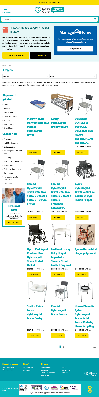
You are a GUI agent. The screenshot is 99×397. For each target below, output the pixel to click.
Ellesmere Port (7, 370)
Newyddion (45, 375)
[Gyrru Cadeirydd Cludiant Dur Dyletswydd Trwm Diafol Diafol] (38, 234)
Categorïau (27, 370)
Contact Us (41, 55)
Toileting (7, 157)
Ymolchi (7, 104)
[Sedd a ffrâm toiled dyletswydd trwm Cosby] (38, 292)
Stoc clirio (8, 183)
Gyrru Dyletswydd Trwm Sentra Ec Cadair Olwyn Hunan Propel (85, 192)
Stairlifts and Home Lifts (13, 161)
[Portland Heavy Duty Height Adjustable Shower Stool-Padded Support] (62, 234)
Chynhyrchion (28, 367)
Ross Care (10, 388)
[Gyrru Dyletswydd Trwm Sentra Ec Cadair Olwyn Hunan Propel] (86, 169)
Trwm (10, 65)
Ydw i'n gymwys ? (14, 222)
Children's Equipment (12, 169)
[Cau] (90, 3)
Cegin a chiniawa (10, 116)
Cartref (4, 65)
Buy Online (75, 48)
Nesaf (94, 347)
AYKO (4, 390)
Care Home (8, 173)
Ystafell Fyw (8, 112)
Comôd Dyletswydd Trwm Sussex (59, 310)
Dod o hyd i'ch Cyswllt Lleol (50, 2)
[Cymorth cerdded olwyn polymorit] (86, 234)
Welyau (7, 108)
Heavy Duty (8, 165)
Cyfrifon (65, 367)
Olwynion (7, 139)
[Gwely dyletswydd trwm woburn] (62, 104)
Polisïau (65, 373)
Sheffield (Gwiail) (8, 367)
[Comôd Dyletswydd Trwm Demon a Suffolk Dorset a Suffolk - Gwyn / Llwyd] (38, 169)
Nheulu (7, 120)
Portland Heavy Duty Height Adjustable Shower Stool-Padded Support (61, 257)
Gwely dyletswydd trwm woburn (59, 122)
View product (34, 152)
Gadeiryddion (9, 147)
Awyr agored (9, 124)
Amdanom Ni (45, 367)
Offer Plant (8, 128)
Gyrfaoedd (66, 370)
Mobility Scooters (11, 143)
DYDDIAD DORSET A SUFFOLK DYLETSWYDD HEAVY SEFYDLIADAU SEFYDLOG (84, 130)
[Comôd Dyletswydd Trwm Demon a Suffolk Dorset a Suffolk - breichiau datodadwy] (62, 169)
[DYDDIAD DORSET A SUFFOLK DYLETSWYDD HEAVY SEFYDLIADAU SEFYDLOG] (86, 104)
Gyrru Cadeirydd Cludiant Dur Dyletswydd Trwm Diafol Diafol (37, 257)
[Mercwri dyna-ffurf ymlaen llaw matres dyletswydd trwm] (38, 104)
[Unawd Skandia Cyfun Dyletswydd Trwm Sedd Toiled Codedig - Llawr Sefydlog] (86, 292)
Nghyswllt (44, 370)
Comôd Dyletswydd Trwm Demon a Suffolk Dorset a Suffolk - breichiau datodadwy (61, 196)
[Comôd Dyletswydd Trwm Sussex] (62, 292)
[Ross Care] (49, 10)
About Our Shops (16, 55)
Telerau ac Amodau (48, 373)
